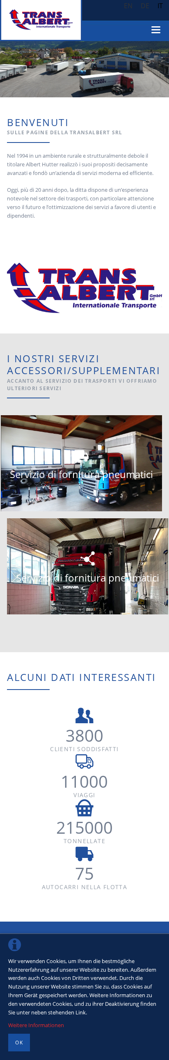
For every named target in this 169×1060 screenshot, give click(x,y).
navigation (156, 30)
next (152, 69)
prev (16, 69)
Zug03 (78, 88)
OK (19, 1042)
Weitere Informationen (36, 1025)
